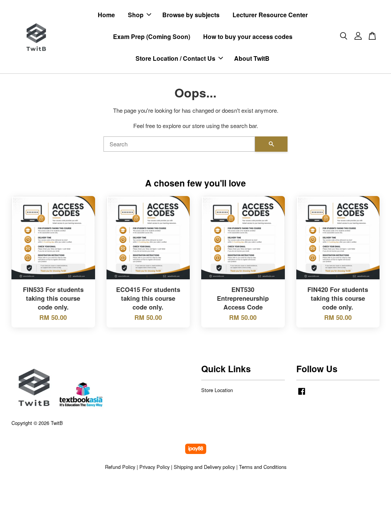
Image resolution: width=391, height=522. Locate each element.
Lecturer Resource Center (270, 14)
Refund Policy (120, 466)
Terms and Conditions (262, 466)
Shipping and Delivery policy (204, 466)
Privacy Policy (154, 466)
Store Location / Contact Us (175, 58)
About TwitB (252, 58)
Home (106, 14)
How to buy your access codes (247, 36)
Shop (136, 14)
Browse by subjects (191, 14)
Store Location (217, 390)
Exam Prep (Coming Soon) (151, 36)
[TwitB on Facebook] (301, 394)
